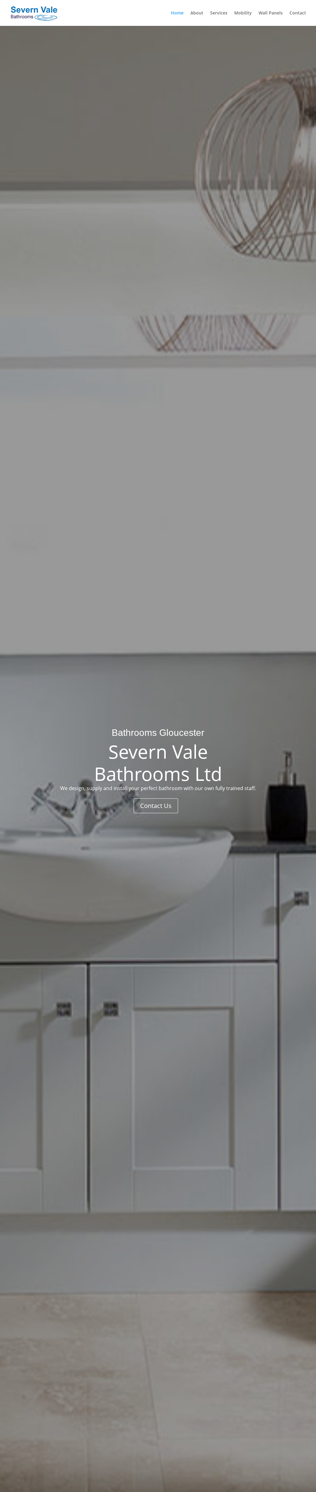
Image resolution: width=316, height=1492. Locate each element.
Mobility (243, 13)
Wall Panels (271, 13)
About (196, 13)
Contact (297, 13)
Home (177, 13)
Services (218, 13)
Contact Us (156, 805)
